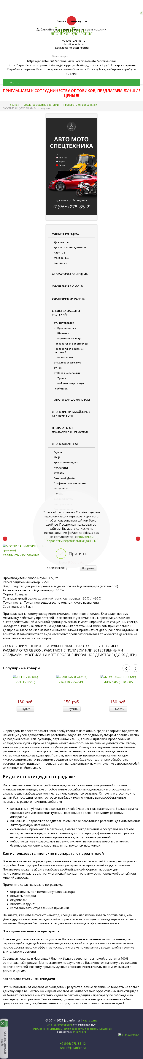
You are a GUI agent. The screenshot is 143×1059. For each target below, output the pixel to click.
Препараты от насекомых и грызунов (70, 429)
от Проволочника (65, 328)
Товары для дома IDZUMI (71, 399)
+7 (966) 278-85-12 (73, 1044)
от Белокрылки (63, 357)
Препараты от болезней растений (69, 350)
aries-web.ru (79, 1031)
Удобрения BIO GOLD (67, 286)
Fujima (58, 452)
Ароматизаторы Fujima (70, 274)
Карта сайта (90, 1020)
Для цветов (61, 242)
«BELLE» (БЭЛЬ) (25, 682)
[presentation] (126, 668)
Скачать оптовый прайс (4, 1042)
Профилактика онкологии (70, 483)
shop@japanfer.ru (73, 1048)
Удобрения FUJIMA (65, 234)
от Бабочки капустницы (69, 383)
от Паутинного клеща (67, 338)
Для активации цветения (70, 247)
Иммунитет (61, 488)
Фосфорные (61, 257)
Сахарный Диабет (65, 478)
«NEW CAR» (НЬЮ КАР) (118, 682)
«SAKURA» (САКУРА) (71, 682)
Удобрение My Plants (68, 298)
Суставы (59, 473)
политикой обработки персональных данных (71, 539)
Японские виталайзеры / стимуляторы (71, 413)
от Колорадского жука (68, 362)
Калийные (60, 263)
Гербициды (61, 388)
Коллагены (61, 467)
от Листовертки (64, 322)
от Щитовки (61, 333)
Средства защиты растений (66, 312)
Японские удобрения (60, 1024)
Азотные (59, 252)
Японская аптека (65, 444)
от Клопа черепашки (67, 373)
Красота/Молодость (66, 462)
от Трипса (60, 378)
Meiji (57, 457)
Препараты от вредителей (71, 343)
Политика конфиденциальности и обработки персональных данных (71, 1028)
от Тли (58, 367)
